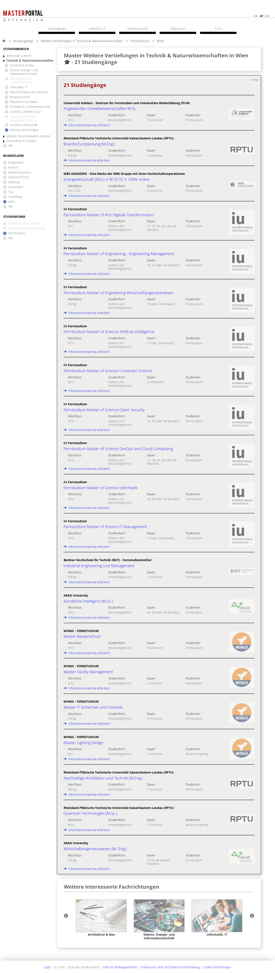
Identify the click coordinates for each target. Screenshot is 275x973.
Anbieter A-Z (97, 28)
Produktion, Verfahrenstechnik (30, 107)
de (267, 16)
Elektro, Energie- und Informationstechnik (24, 72)
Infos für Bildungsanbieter (120, 967)
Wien (160, 41)
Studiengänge (23, 41)
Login (47, 967)
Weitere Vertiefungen (24, 130)
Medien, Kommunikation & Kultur (28, 136)
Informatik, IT (18, 87)
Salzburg (13, 182)
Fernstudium (139, 41)
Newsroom (178, 28)
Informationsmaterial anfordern (88, 125)
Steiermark (15, 187)
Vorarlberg (15, 197)
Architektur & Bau (22, 65)
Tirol (11, 192)
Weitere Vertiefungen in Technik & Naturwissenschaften (82, 41)
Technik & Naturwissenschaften (29, 60)
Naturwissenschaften (24, 102)
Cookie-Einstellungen (217, 967)
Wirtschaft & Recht (19, 56)
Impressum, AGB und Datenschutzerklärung (170, 967)
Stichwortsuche (137, 28)
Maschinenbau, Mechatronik (29, 92)
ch (255, 16)
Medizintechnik (20, 97)
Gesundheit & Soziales (21, 141)
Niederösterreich (19, 172)
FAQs (218, 28)
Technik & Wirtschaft (24, 125)
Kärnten (13, 167)
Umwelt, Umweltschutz (25, 112)
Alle (10, 146)
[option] (101, 917)
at (261, 16)
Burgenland (15, 162)
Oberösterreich (18, 177)
